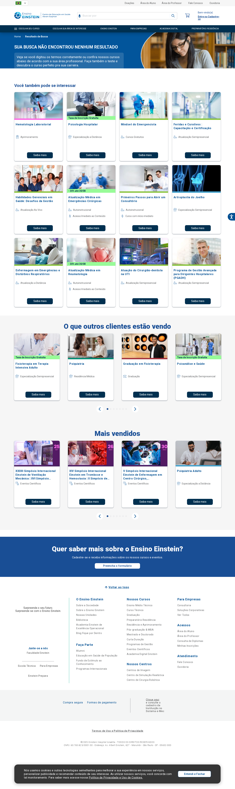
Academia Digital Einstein (142, 654)
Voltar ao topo (119, 587)
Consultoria (184, 605)
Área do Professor (172, 3)
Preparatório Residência (141, 620)
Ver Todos (183, 615)
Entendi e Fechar (194, 774)
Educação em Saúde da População (97, 655)
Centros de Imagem (138, 670)
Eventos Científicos (138, 649)
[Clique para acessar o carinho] (187, 15)
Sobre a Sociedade (87, 605)
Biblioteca (82, 620)
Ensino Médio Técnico (140, 605)
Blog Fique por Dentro (89, 633)
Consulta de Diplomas (190, 641)
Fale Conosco (195, 3)
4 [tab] (117, 409)
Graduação (133, 615)
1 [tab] (107, 409)
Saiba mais (40, 155)
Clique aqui (152, 699)
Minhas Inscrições (188, 645)
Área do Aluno (148, 3)
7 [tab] (126, 409)
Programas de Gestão (140, 644)
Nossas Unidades (86, 615)
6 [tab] (123, 409)
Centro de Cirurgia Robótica (143, 680)
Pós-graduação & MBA (140, 629)
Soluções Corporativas (190, 610)
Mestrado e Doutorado (140, 634)
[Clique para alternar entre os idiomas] (21, 3)
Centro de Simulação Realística (145, 675)
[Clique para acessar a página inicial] (42, 19)
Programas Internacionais (91, 668)
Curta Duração (135, 639)
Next (135, 409)
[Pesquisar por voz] (79, 15)
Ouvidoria (215, 3)
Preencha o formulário (117, 565)
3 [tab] (114, 409)
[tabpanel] (37, 367)
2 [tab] (110, 409)
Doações (129, 3)
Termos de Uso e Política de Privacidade (117, 730)
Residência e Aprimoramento (144, 624)
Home (17, 36)
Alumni (80, 650)
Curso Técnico (135, 610)
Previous (99, 409)
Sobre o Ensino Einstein (90, 610)
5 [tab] (120, 409)
